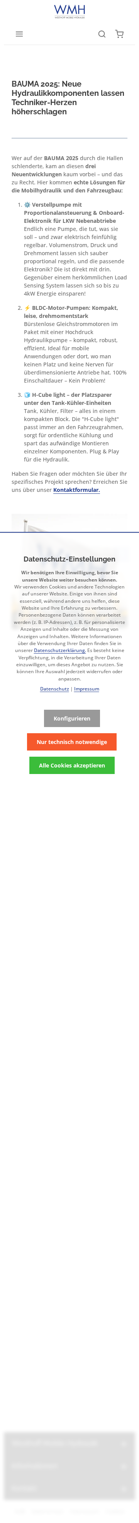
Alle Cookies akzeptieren (72, 765)
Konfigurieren (72, 718)
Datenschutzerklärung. (60, 650)
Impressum (86, 688)
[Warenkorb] (119, 34)
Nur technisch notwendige (72, 742)
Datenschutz (54, 688)
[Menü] (19, 34)
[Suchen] (102, 34)
